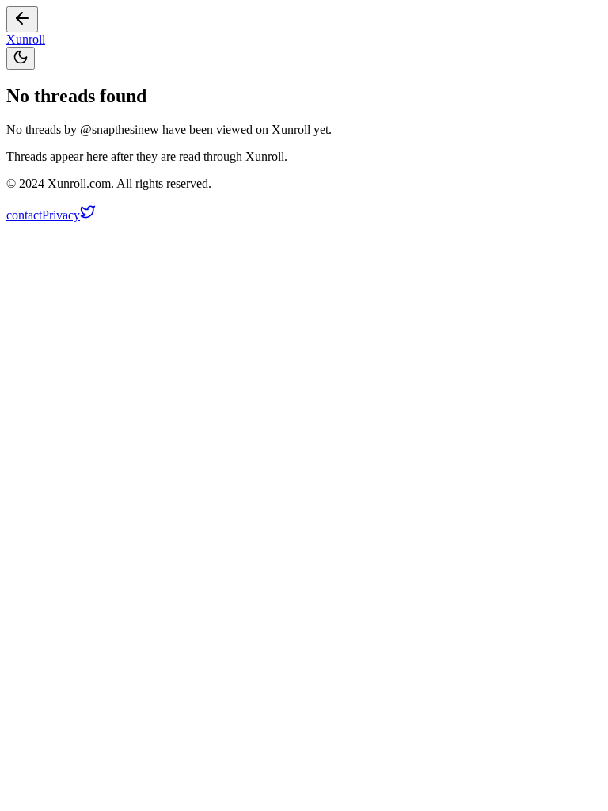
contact (24, 215)
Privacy (61, 215)
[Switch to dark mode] (20, 58)
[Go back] (22, 19)
